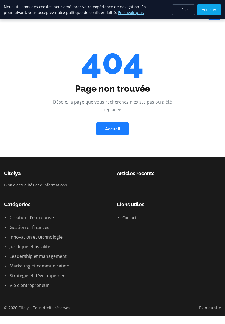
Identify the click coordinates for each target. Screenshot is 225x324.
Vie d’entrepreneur (29, 285)
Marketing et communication (39, 266)
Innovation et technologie (36, 237)
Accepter (209, 9)
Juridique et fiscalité (29, 247)
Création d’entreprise (31, 217)
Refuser (183, 9)
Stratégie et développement (38, 276)
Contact (128, 217)
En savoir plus (131, 12)
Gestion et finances (29, 227)
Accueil (112, 129)
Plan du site (210, 307)
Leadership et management (38, 256)
